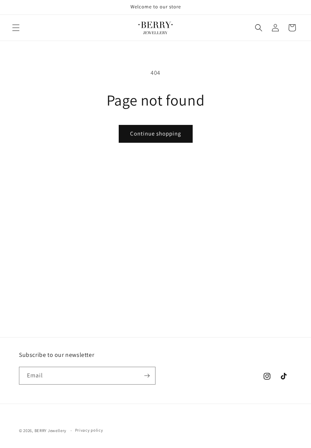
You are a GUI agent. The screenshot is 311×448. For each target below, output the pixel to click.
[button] (16, 27)
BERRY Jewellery (51, 430)
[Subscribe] (146, 376)
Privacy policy (89, 430)
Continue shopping (155, 133)
